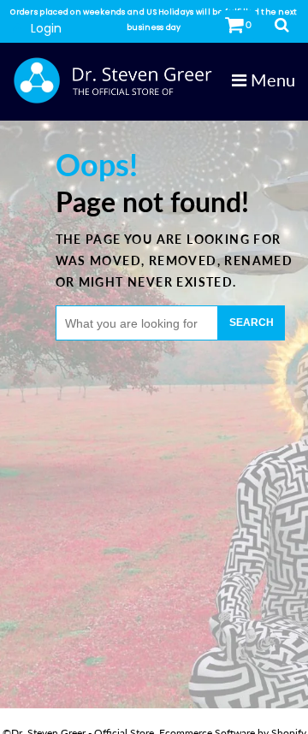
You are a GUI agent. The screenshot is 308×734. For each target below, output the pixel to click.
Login (46, 28)
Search (251, 323)
